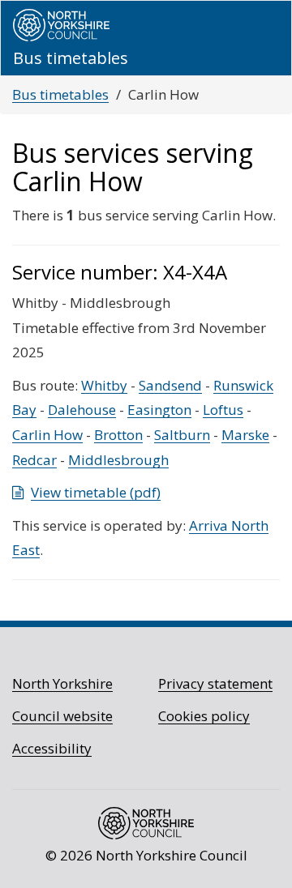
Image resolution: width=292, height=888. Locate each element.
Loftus (223, 409)
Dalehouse (82, 409)
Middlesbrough (118, 459)
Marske (245, 434)
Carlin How (47, 434)
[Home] (61, 25)
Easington (159, 409)
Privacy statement (215, 683)
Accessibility (52, 748)
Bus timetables (60, 94)
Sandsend (170, 385)
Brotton (118, 434)
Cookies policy (204, 716)
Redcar (34, 459)
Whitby (104, 385)
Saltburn (182, 434)
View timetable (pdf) (96, 492)
